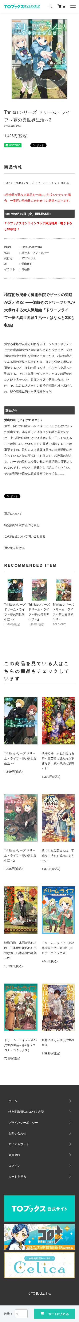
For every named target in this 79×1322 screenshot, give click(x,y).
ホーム (12, 1101)
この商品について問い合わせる (25, 536)
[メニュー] (72, 6)
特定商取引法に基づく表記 (22, 525)
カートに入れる (58, 1314)
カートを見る (17, 1176)
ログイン (14, 1165)
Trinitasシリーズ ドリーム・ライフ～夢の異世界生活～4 (20, 758)
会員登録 (14, 1155)
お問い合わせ (17, 1133)
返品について (13, 513)
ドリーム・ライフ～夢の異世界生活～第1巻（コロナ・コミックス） (58, 948)
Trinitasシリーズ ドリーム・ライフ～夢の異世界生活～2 (20, 855)
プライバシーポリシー (23, 1122)
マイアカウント (18, 1144)
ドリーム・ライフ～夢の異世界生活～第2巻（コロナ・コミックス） (20, 1045)
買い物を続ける (14, 547)
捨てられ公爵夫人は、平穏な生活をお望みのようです (58, 855)
